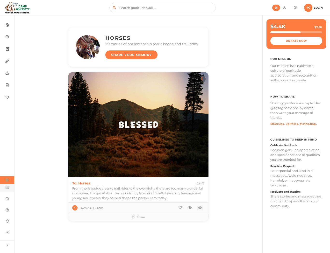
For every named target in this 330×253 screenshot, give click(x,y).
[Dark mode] (284, 8)
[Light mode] (276, 8)
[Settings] (295, 8)
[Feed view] (7, 180)
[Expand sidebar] (7, 244)
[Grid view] (7, 188)
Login (318, 7)
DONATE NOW (296, 40)
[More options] (202, 79)
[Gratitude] (200, 207)
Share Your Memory (131, 55)
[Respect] (189, 207)
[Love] (180, 207)
